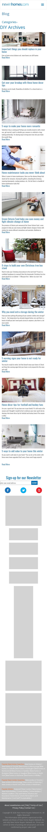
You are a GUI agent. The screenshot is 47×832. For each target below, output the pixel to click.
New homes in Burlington (25, 768)
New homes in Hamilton (21, 771)
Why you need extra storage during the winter (23, 312)
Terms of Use (36, 805)
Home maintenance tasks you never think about (23, 172)
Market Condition (8, 794)
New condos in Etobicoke (32, 782)
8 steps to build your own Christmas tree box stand (22, 267)
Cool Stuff (16, 798)
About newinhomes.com (14, 805)
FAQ (27, 805)
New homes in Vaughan (18, 773)
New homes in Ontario (33, 764)
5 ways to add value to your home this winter (22, 451)
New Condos (26, 789)
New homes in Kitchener (15, 775)
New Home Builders (9, 791)
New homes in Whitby (32, 775)
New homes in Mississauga (29, 766)
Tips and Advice (21, 794)
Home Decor (14, 796)
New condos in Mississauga (12, 782)
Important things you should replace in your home (21, 50)
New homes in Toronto (10, 766)
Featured (17, 789)
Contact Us (29, 808)
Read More (6, 57)
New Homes (36, 789)
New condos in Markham (31, 784)
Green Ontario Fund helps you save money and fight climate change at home (23, 220)
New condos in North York (11, 784)
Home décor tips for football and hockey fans (22, 404)
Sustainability (26, 798)
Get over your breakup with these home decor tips (23, 84)
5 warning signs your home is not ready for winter (21, 359)
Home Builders (35, 791)
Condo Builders (23, 791)
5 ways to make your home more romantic (21, 126)
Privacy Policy (18, 808)
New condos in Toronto (33, 780)
